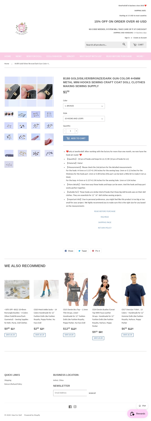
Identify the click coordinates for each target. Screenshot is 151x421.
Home (6, 64)
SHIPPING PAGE (104, 222)
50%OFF (71, 56)
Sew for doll (34, 56)
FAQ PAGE (105, 217)
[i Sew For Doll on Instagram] (75, 407)
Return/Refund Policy (13, 384)
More (140, 56)
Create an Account (140, 38)
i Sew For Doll (16, 415)
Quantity (66, 126)
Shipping (7, 380)
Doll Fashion (54, 56)
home (7, 56)
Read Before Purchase (119, 56)
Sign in (127, 38)
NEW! (19, 56)
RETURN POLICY (104, 228)
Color (65, 101)
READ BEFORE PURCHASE (104, 211)
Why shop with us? (90, 56)
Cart (140, 44)
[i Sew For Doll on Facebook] (70, 407)
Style (65, 113)
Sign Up (92, 393)
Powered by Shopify (32, 415)
